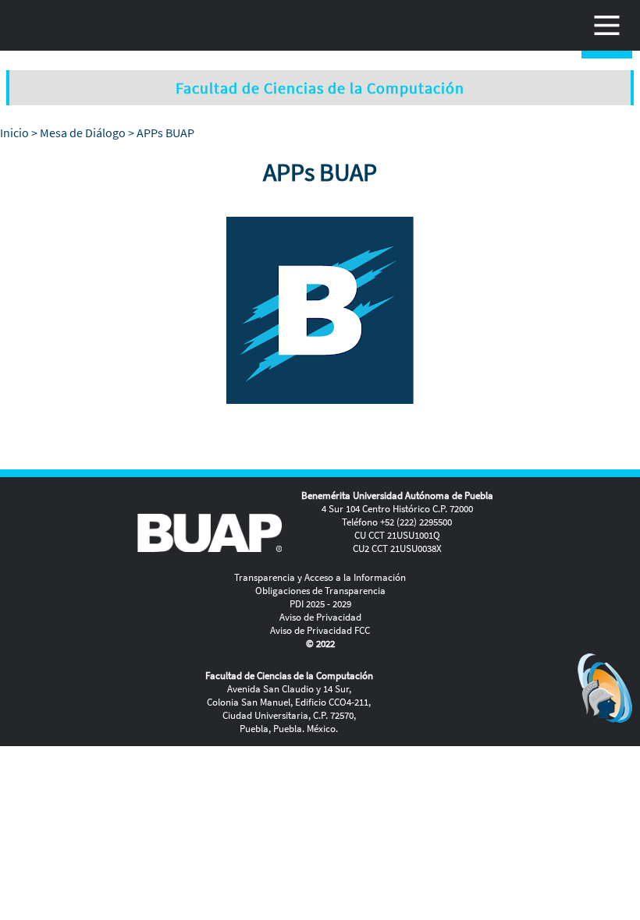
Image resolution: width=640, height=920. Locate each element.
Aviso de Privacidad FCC (320, 630)
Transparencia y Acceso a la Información (320, 577)
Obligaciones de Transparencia (320, 590)
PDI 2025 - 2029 (320, 603)
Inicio (14, 132)
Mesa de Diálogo (83, 132)
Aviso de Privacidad (320, 617)
